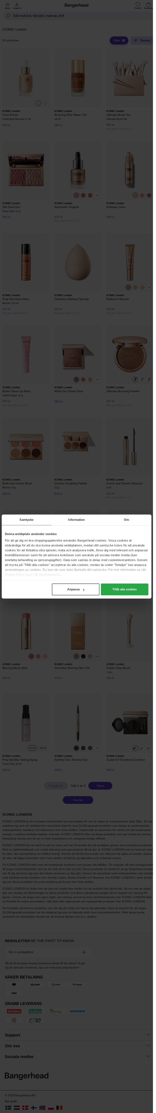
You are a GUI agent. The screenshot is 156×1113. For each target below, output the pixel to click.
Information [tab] (76, 519)
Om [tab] (126, 519)
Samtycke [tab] (27, 519)
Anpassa (73, 589)
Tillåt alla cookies (124, 589)
